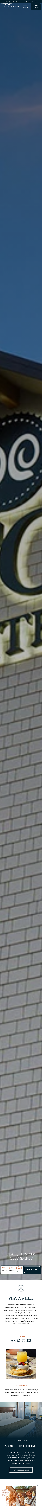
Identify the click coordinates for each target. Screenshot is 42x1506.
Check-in (4, 1267)
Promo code (21, 1268)
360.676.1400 (14, 6)
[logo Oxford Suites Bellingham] (6, 6)
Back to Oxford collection (14, 1)
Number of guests (17, 1267)
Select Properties (31, 1)
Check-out (11, 1268)
